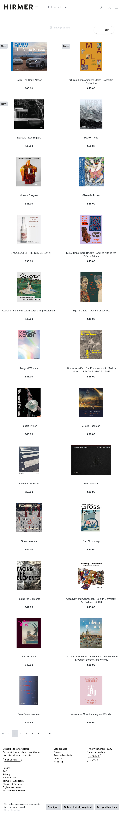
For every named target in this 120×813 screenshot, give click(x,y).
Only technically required (78, 807)
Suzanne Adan (29, 541)
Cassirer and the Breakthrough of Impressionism (28, 310)
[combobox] (72, 7)
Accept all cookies (107, 807)
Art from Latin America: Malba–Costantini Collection (91, 82)
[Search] (101, 7)
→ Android (94, 756)
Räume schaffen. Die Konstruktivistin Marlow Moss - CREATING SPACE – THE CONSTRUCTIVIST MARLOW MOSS (91, 370)
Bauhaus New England (29, 137)
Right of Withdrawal (12, 787)
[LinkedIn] (62, 762)
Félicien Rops (29, 656)
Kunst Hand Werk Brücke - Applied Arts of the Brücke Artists (91, 255)
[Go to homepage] (18, 7)
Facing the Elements (29, 599)
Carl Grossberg (91, 541)
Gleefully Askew (91, 195)
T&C (5, 771)
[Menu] (36, 7)
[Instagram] (58, 762)
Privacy (6, 774)
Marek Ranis (91, 137)
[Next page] (44, 733)
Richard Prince (29, 426)
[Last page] (50, 733)
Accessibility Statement (14, 790)
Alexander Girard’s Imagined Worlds (91, 714)
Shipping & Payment (12, 784)
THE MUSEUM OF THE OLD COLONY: (29, 253)
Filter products (62, 27)
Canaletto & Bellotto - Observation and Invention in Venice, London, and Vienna (91, 658)
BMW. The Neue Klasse (29, 80)
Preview (58, 758)
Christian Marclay (29, 483)
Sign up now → (12, 759)
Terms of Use (9, 777)
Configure (53, 807)
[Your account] (109, 7)
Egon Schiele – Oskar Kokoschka (91, 310)
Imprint (6, 768)
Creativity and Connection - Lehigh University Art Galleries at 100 (91, 601)
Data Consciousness (29, 714)
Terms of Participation (13, 781)
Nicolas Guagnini (29, 195)
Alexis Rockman (91, 426)
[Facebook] (55, 762)
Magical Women (29, 368)
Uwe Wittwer (91, 483)
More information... (13, 810)
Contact (57, 752)
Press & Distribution (63, 755)
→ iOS (92, 760)
